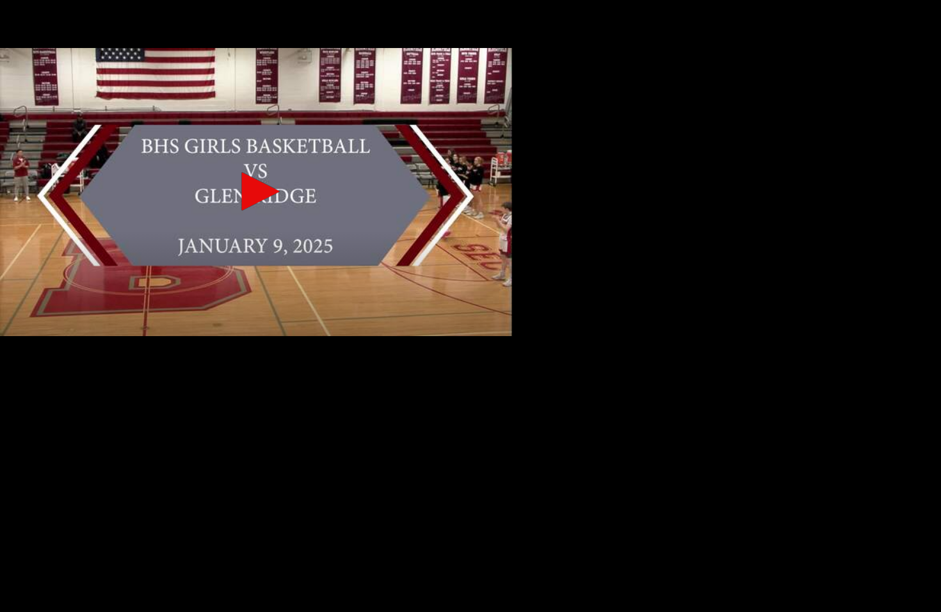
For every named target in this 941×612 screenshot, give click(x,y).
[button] (256, 191)
